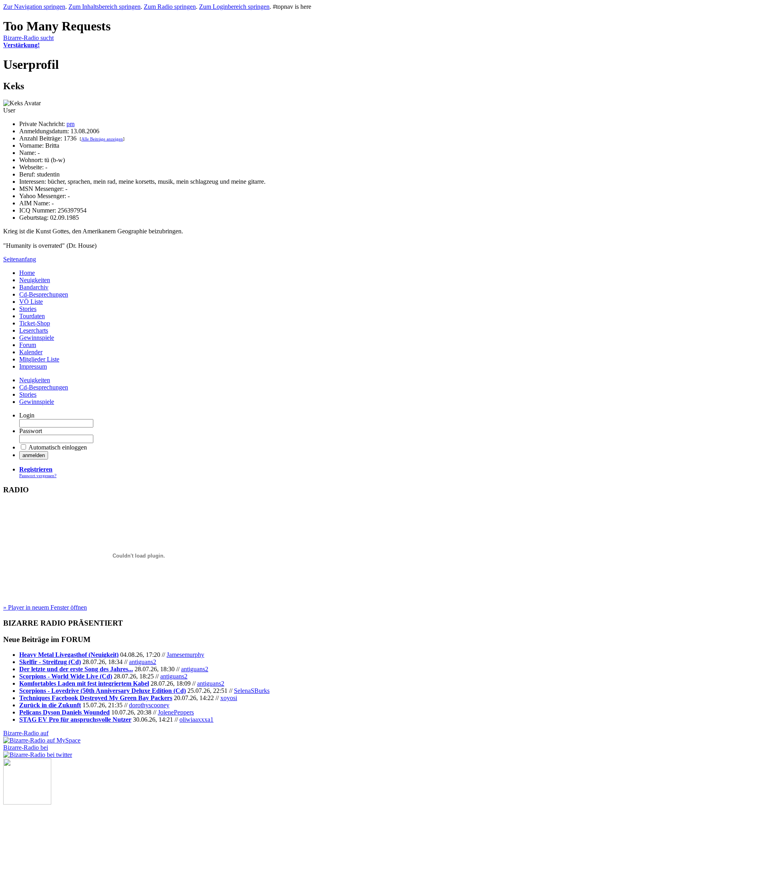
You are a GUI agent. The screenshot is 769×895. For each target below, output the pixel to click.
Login (26, 415)
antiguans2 (142, 661)
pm (70, 123)
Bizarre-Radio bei (25, 747)
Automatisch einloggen (57, 447)
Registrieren (35, 469)
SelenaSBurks (252, 690)
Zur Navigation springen (34, 6)
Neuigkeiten (34, 280)
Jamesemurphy (185, 654)
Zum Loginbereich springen (234, 6)
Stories (27, 308)
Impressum (33, 366)
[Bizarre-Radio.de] (27, 802)
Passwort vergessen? (37, 475)
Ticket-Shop (34, 323)
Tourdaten (32, 316)
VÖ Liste (31, 301)
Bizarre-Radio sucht (28, 41)
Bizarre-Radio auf (25, 733)
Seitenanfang (19, 259)
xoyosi (228, 697)
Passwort (30, 430)
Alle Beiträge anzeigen (102, 138)
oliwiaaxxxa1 (196, 719)
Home (27, 272)
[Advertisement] (43, 845)
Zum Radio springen (170, 6)
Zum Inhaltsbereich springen (104, 6)
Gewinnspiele (36, 337)
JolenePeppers (176, 712)
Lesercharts (33, 330)
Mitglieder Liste (39, 359)
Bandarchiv (33, 287)
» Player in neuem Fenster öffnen (45, 607)
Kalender (30, 352)
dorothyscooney (149, 705)
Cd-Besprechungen (43, 294)
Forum (27, 344)
